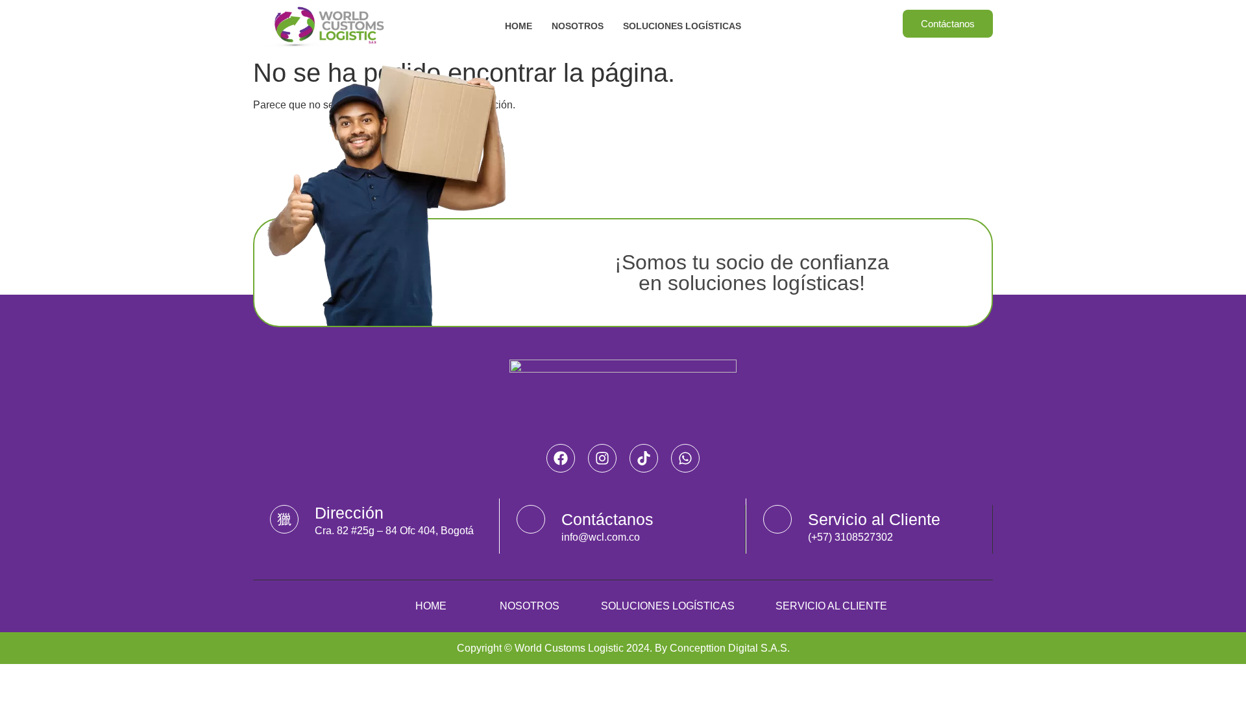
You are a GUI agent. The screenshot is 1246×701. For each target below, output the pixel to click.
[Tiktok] (643, 458)
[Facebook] (560, 458)
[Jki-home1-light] (284, 519)
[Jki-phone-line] (777, 519)
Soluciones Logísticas (682, 26)
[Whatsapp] (685, 458)
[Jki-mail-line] (531, 519)
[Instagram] (602, 458)
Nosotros (578, 26)
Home (518, 26)
